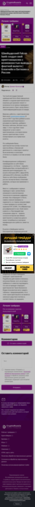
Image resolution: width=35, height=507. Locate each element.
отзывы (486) (24, 268)
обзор (8, 268)
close (33, 235)
